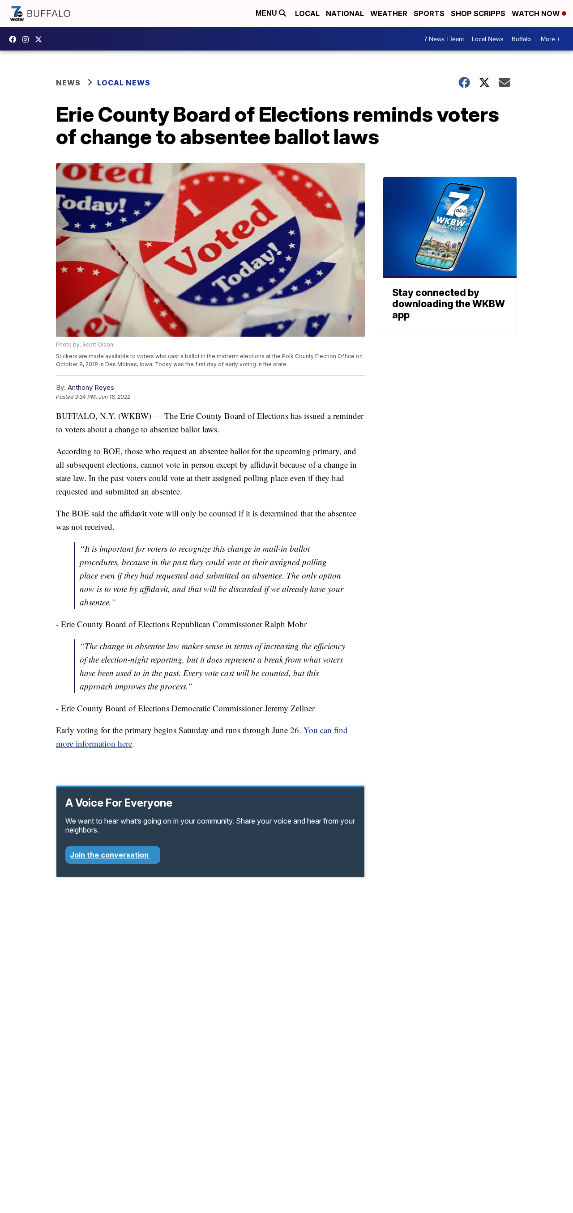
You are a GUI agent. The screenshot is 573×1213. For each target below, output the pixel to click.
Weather (388, 13)
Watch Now (537, 13)
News (68, 82)
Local (307, 13)
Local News (488, 38)
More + (550, 38)
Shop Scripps (478, 13)
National (345, 13)
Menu (267, 13)
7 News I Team (444, 38)
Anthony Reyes (91, 387)
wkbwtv (15, 39)
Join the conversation (110, 854)
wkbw (27, 39)
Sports (429, 13)
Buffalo (521, 38)
